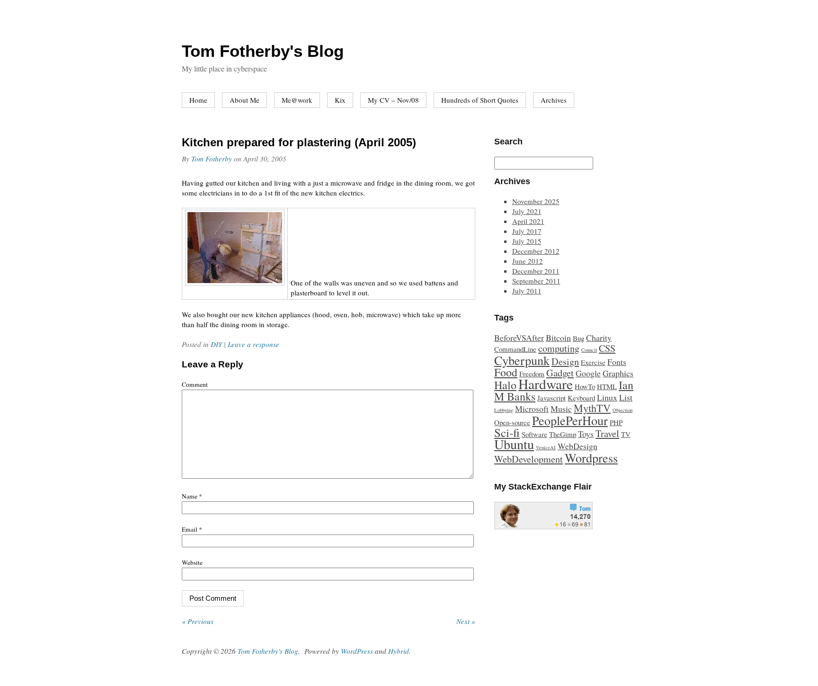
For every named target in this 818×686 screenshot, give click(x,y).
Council (589, 350)
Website (192, 562)
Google (588, 373)
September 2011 (536, 280)
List (625, 397)
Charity (599, 337)
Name (192, 496)
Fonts (616, 361)
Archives (554, 100)
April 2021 (528, 221)
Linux (607, 397)
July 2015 (527, 241)
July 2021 (527, 211)
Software (534, 434)
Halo (505, 384)
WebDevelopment (528, 459)
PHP (616, 422)
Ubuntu (514, 444)
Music (561, 408)
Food (505, 372)
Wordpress (591, 457)
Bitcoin (558, 337)
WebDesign (577, 446)
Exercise (593, 362)
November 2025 (536, 201)
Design (565, 361)
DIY (216, 344)
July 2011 (527, 290)
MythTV (592, 408)
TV (626, 434)
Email (192, 529)
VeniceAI (546, 447)
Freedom (531, 373)
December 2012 (536, 251)
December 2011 (536, 271)
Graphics (618, 373)
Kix (340, 100)
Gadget (560, 372)
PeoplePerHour (570, 420)
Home (198, 100)
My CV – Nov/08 (393, 100)
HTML (607, 386)
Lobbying (503, 410)
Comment (195, 384)
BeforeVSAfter (519, 337)
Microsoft (532, 408)
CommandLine (515, 349)
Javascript (551, 397)
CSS (607, 348)
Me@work (297, 100)
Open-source (512, 422)
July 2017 (527, 231)
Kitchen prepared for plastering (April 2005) (299, 142)
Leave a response (253, 344)
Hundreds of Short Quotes (479, 100)
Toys (586, 433)
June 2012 (527, 261)
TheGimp (562, 434)
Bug (578, 338)
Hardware (545, 383)
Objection (622, 410)
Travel (607, 433)
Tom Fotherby (211, 158)
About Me (244, 100)
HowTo (585, 386)
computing (558, 348)
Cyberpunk (522, 360)
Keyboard (581, 397)
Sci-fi (507, 432)
